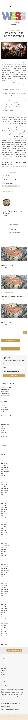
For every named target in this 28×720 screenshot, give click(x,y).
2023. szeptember (5, 520)
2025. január (3, 486)
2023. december (4, 513)
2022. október (4, 543)
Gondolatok (3, 420)
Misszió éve (3, 434)
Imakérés (10, 348)
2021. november (4, 566)
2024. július (3, 499)
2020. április (3, 606)
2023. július (3, 524)
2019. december (4, 614)
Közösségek (4, 432)
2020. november (4, 591)
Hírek (2, 426)
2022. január (3, 562)
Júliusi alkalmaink (5, 294)
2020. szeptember (5, 595)
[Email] (16, 186)
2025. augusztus (4, 473)
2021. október (4, 568)
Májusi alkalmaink (5, 393)
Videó (2, 443)
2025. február (4, 484)
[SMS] (14, 186)
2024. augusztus (4, 497)
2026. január (3, 465)
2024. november (4, 490)
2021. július (3, 574)
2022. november (4, 541)
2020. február (4, 610)
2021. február (4, 585)
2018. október (4, 644)
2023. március (4, 532)
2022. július (3, 549)
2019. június (3, 627)
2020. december (4, 589)
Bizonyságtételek (5, 409)
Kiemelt (6, 264)
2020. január (3, 612)
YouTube (4, 681)
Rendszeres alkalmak (12, 264)
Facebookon (13, 172)
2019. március (4, 633)
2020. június (3, 602)
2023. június (3, 526)
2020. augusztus (4, 598)
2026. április (3, 459)
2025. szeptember (5, 471)
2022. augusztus (4, 547)
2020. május (3, 604)
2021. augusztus (4, 572)
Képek (2, 672)
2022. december (4, 539)
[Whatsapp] (10, 186)
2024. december (4, 488)
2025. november (4, 469)
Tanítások (3, 441)
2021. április (3, 581)
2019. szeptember (5, 621)
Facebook (1, 681)
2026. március (4, 461)
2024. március (4, 507)
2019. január (3, 638)
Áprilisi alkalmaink (5, 395)
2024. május (3, 503)
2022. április (3, 555)
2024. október (4, 492)
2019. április (3, 631)
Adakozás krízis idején (10, 340)
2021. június (3, 576)
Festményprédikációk (6, 415)
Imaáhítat (3, 428)
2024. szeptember (5, 494)
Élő (1, 413)
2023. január (3, 537)
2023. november (4, 515)
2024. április (3, 505)
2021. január (3, 587)
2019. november (4, 616)
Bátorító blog (4, 407)
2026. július (3, 454)
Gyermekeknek (4, 422)
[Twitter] (5, 186)
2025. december (4, 467)
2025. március (4, 482)
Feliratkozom (14, 375)
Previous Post (14, 223)
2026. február (4, 463)
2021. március (4, 583)
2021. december (4, 564)
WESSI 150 (3, 445)
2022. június (3, 551)
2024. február (4, 509)
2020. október (4, 593)
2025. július (3, 475)
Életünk (2, 411)
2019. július (3, 625)
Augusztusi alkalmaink (7, 265)
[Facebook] (3, 186)
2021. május (3, 579)
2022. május (3, 553)
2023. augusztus (4, 522)
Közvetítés (3, 674)
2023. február (4, 534)
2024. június (3, 501)
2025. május (3, 480)
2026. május (3, 457)
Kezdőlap (3, 661)
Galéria (2, 418)
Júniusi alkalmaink (6, 322)
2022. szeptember (5, 545)
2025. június (3, 478)
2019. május (3, 629)
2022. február (4, 560)
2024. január (3, 511)
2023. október (4, 518)
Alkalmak (10, 30)
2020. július (3, 600)
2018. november (4, 642)
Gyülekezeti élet (5, 424)
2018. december (4, 640)
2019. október (4, 619)
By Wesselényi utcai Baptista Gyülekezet (11, 38)
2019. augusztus (4, 623)
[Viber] (12, 186)
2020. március (4, 608)
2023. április (3, 530)
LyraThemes (16, 718)
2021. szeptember (5, 570)
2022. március (4, 558)
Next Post (14, 231)
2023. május (3, 528)
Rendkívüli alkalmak (16, 30)
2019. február (4, 635)
